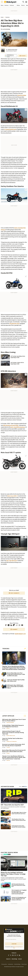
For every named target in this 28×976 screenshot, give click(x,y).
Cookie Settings (17, 964)
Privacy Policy (16, 946)
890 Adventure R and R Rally (10, 425)
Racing (8, 728)
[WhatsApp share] (19, 625)
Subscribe (14, 943)
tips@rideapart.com (20, 633)
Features (12, 5)
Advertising (14, 959)
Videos (18, 5)
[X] (10, 955)
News (2, 5)
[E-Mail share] (22, 625)
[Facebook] (8, 955)
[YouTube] (17, 955)
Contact (20, 959)
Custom (8, 747)
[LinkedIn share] (11, 625)
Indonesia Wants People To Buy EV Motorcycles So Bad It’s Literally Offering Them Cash (13, 733)
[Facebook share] (6, 625)
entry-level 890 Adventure (18, 427)
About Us (8, 959)
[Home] (10, 2)
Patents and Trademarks (12, 741)
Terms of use (24, 964)
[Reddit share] (17, 625)
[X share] (8, 625)
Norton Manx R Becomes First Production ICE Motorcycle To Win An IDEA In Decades (14, 751)
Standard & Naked (10, 722)
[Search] (23, 2)
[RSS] (19, 955)
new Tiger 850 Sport (11, 560)
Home (2, 17)
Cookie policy (10, 964)
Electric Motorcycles (11, 735)
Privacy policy (4, 964)
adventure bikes (21, 95)
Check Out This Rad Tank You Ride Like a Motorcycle (12, 739)
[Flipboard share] (14, 625)
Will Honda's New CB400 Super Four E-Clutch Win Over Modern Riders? (14, 720)
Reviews (7, 5)
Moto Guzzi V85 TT (12, 496)
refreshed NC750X (14, 323)
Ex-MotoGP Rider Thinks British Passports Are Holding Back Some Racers (13, 726)
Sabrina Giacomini (12, 49)
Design (8, 753)
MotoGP (8, 760)
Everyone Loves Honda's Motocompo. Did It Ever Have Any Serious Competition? (13, 745)
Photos (23, 5)
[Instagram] (15, 955)
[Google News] (13, 955)
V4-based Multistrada (10, 129)
